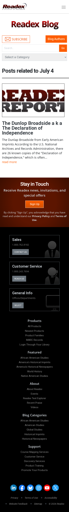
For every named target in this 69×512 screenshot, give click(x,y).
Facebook (22, 488)
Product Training (35, 465)
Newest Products (34, 330)
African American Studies (34, 357)
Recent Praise (34, 402)
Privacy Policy (41, 216)
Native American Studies (34, 375)
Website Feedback (18, 503)
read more (9, 162)
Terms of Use (31, 497)
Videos (34, 407)
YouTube (47, 488)
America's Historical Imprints (34, 362)
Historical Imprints (34, 434)
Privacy (14, 497)
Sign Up (34, 204)
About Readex (34, 389)
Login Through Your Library (34, 344)
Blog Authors (56, 39)
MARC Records (34, 339)
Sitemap (38, 503)
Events (34, 393)
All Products (34, 326)
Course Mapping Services (35, 451)
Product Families (34, 335)
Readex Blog (34, 24)
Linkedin (13, 488)
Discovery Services (34, 461)
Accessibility (51, 497)
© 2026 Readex (56, 503)
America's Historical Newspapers (34, 366)
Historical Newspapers (34, 438)
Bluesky (30, 488)
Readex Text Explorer (34, 398)
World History (34, 371)
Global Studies (34, 429)
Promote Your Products (34, 470)
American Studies (34, 425)
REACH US (19, 279)
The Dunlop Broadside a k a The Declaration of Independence (32, 128)
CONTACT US (20, 252)
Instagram (38, 488)
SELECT (17, 305)
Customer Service (34, 456)
